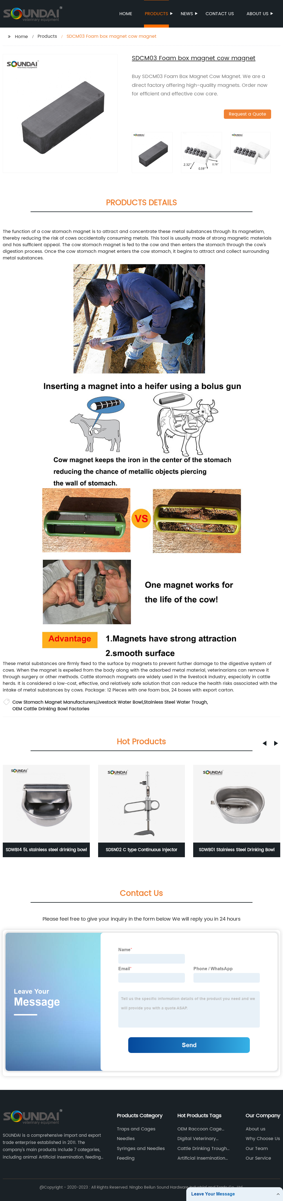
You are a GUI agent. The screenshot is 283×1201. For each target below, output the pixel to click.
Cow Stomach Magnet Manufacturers (54, 702)
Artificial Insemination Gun (201, 1158)
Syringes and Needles (141, 1148)
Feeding (126, 1158)
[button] (264, 743)
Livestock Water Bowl (119, 702)
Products (156, 13)
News (187, 13)
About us (257, 13)
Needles (126, 1138)
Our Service (258, 1158)
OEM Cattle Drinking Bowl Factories (50, 708)
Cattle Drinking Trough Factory (202, 1148)
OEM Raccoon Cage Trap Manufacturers (199, 1129)
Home (125, 13)
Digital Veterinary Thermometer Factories (203, 1138)
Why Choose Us (263, 1138)
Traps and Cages (136, 1129)
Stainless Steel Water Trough (175, 702)
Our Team (257, 1148)
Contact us (220, 13)
